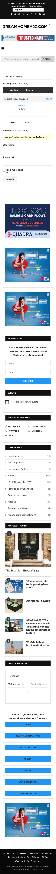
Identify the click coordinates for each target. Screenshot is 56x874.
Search (47, 59)
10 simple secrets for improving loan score (37, 584)
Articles (29, 502)
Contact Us (22, 861)
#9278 (49, 99)
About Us (9, 853)
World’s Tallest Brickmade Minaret (37, 644)
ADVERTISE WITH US (17, 3)
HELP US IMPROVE (37, 3)
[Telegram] (40, 14)
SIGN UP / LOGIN (18, 6)
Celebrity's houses (29, 495)
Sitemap (36, 861)
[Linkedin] (27, 14)
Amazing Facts (29, 462)
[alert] (28, 402)
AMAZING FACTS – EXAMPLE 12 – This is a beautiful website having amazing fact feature (38, 626)
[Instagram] (19, 14)
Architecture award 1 (38, 602)
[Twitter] (23, 14)
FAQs (45, 857)
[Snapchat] (31, 14)
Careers (21, 853)
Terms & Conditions (40, 853)
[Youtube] (15, 14)
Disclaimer (33, 857)
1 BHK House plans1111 (29, 482)
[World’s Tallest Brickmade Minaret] (14, 647)
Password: (8, 157)
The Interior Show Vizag (22, 570)
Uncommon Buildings (29, 469)
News (29, 475)
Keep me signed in (14, 171)
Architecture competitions (29, 515)
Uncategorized (29, 456)
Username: (9, 145)
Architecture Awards (29, 508)
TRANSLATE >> (35, 6)
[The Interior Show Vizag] (28, 550)
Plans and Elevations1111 (29, 489)
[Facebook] (11, 14)
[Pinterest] (35, 14)
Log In (10, 179)
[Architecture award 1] (14, 606)
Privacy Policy (16, 857)
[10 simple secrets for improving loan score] (14, 586)
